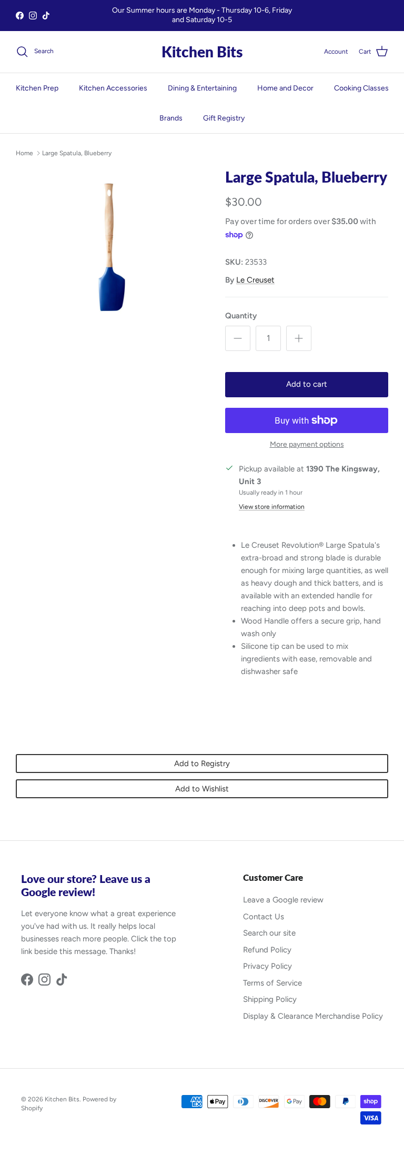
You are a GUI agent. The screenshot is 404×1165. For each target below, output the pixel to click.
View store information (272, 506)
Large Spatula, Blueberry (77, 153)
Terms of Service (272, 983)
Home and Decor (285, 88)
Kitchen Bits (62, 1099)
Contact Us (263, 916)
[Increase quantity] (298, 338)
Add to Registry (202, 763)
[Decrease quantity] (237, 338)
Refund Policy (267, 950)
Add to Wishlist (202, 789)
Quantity (241, 315)
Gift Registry (224, 118)
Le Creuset (255, 280)
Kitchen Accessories (113, 88)
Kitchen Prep (37, 88)
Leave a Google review (283, 900)
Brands (171, 118)
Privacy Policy (267, 966)
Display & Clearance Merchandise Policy (313, 1016)
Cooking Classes (361, 88)
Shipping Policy (270, 999)
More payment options (307, 444)
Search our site (269, 933)
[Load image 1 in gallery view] (109, 261)
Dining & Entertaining (202, 88)
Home (24, 153)
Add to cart (306, 384)
